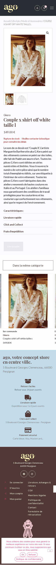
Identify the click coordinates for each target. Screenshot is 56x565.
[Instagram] (32, 474)
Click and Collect (13, 224)
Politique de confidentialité (28, 559)
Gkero (7, 115)
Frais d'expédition (14, 231)
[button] (47, 32)
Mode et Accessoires (32, 21)
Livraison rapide (12, 217)
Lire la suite (13, 246)
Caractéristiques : (14, 210)
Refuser (32, 554)
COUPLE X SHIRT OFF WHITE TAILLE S (17, 338)
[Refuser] (50, 550)
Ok (23, 554)
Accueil (7, 21)
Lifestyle (16, 21)
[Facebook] (24, 474)
